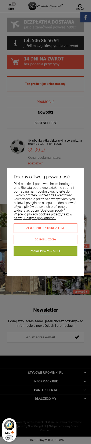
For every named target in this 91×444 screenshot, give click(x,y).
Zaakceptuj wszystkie (45, 251)
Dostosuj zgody (45, 239)
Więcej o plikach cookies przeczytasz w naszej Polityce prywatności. (43, 216)
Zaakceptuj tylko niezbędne (45, 228)
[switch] (9, 438)
